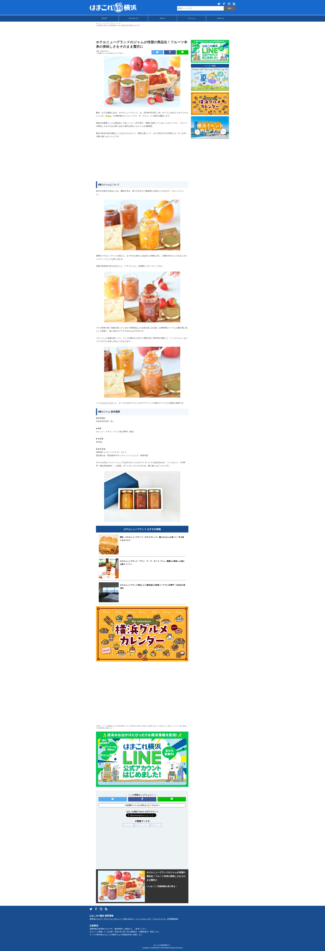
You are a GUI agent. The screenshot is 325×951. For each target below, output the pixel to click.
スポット (221, 18)
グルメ (162, 18)
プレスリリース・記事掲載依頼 (165, 919)
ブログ (104, 18)
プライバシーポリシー (112, 919)
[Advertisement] (162, 33)
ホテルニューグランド (142, 825)
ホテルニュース (156, 825)
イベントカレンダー (143, 919)
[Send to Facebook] (170, 52)
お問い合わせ (128, 919)
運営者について (96, 919)
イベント (191, 18)
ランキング (133, 18)
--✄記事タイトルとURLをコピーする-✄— (110, 53)
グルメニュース (128, 825)
